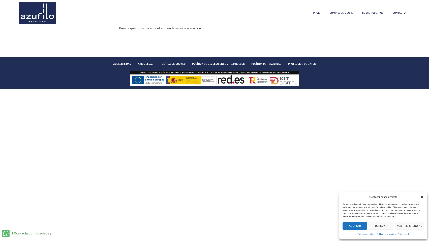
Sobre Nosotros (372, 12)
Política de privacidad (386, 234)
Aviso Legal (403, 234)
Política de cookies (366, 234)
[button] (422, 197)
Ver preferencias (409, 225)
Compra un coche (341, 12)
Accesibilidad (122, 63)
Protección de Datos (302, 63)
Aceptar (355, 225)
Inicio (316, 12)
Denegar (381, 225)
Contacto (399, 12)
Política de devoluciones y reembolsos (218, 63)
